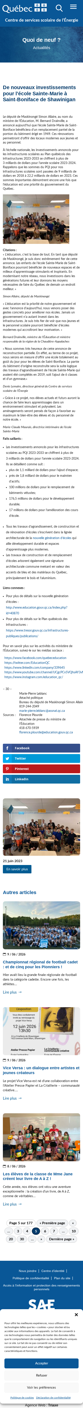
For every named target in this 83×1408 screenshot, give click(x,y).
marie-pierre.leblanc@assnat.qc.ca (42, 710)
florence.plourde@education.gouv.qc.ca (46, 732)
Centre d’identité (52, 1271)
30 (22, 1239)
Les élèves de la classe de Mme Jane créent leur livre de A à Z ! (38, 1176)
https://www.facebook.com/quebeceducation (35, 658)
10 (74, 1231)
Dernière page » (61, 1239)
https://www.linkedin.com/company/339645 (34, 667)
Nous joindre (28, 1271)
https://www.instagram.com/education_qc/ (33, 677)
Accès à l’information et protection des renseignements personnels (41, 1287)
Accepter (41, 1363)
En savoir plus (17, 869)
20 (11, 1239)
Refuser (41, 1375)
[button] (76, 1314)
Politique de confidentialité (31, 1278)
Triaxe (53, 1405)
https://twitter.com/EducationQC (27, 662)
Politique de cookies (22, 1397)
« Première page (52, 1223)
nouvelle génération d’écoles (52, 538)
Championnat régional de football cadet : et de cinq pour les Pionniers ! (40, 964)
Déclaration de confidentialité (53, 1397)
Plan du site (62, 1278)
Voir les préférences (41, 1387)
